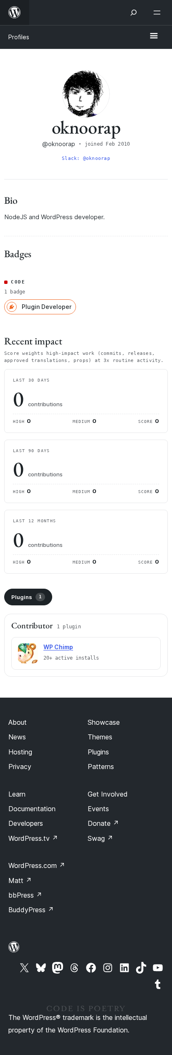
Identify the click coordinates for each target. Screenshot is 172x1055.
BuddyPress (31, 910)
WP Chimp (58, 646)
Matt (20, 880)
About (17, 722)
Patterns (101, 766)
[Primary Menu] (153, 36)
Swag (100, 838)
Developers (25, 823)
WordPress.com (36, 865)
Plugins (26, 597)
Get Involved (108, 794)
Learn (16, 794)
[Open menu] (158, 12)
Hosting (20, 752)
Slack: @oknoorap (86, 158)
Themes (100, 737)
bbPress (25, 895)
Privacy (19, 766)
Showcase (104, 722)
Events (98, 809)
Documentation (32, 809)
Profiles (18, 36)
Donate (103, 823)
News (17, 737)
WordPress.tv (33, 838)
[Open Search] (133, 12)
